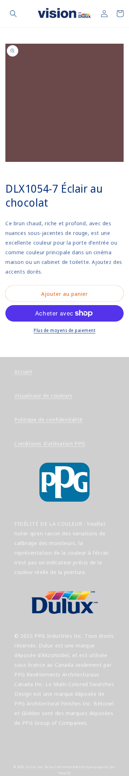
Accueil (23, 371)
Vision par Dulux (40, 767)
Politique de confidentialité (48, 419)
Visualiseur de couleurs (43, 395)
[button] (13, 13)
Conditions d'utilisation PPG (49, 443)
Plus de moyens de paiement (64, 330)
